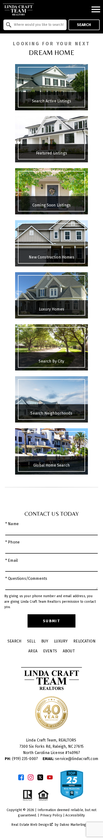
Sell (31, 641)
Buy (44, 641)
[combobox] (35, 25)
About (69, 651)
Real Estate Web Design (30, 825)
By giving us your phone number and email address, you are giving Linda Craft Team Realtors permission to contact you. (50, 601)
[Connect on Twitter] (40, 777)
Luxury (61, 641)
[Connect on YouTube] (50, 777)
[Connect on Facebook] (21, 777)
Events (50, 651)
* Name (12, 524)
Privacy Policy (51, 815)
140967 (74, 752)
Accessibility (75, 815)
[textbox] (37, 25)
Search (84, 24)
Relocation (84, 641)
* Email (11, 560)
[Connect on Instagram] (31, 777)
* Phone (12, 542)
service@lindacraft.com (70, 758)
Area (32, 651)
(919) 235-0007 (22, 758)
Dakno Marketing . (75, 825)
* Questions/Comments (26, 578)
